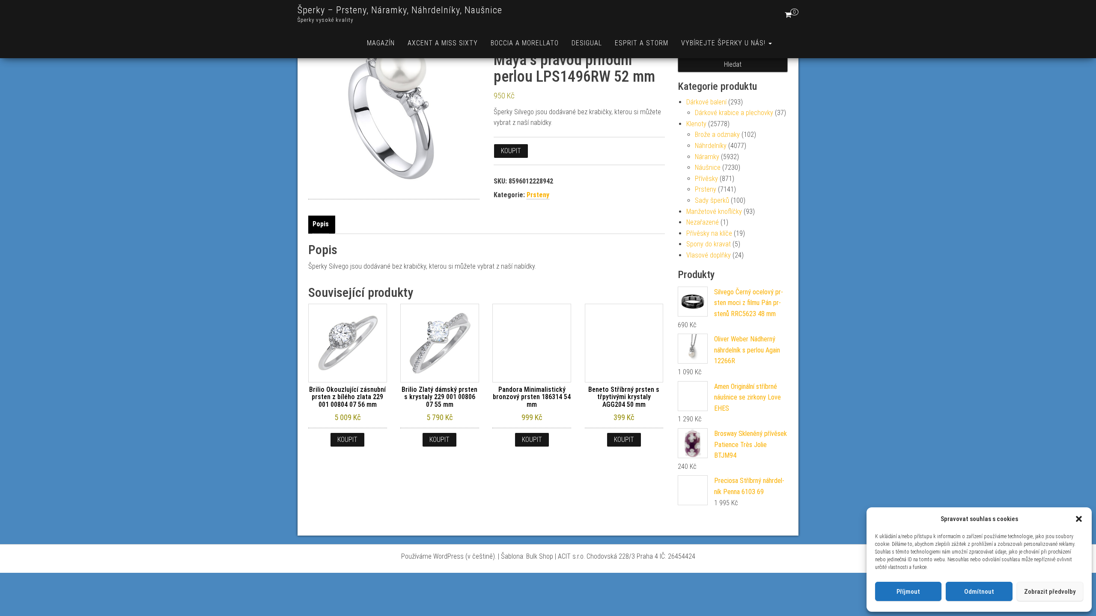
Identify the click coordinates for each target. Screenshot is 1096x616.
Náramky (707, 157)
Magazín (381, 43)
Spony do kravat (708, 244)
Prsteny (538, 195)
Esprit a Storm (641, 43)
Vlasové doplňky (708, 255)
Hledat (733, 64)
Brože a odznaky (717, 134)
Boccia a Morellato (525, 43)
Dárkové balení (706, 102)
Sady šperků (712, 200)
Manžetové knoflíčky (714, 211)
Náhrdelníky (711, 146)
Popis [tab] (321, 224)
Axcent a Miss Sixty (443, 43)
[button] (1079, 519)
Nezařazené (702, 222)
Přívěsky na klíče (709, 233)
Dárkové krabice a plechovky (734, 113)
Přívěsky (706, 179)
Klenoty (696, 124)
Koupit (511, 151)
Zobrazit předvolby (1049, 591)
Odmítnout (979, 591)
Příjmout (908, 591)
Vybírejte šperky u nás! (724, 43)
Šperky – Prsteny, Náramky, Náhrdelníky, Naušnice (400, 10)
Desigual (587, 43)
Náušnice (708, 167)
